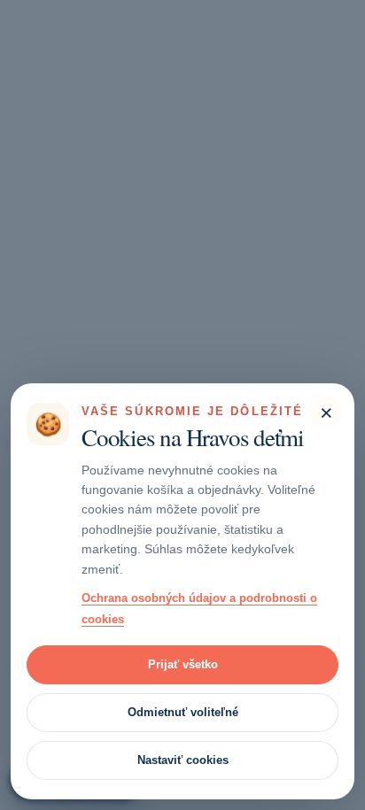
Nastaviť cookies (183, 760)
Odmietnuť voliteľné (183, 712)
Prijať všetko (183, 664)
